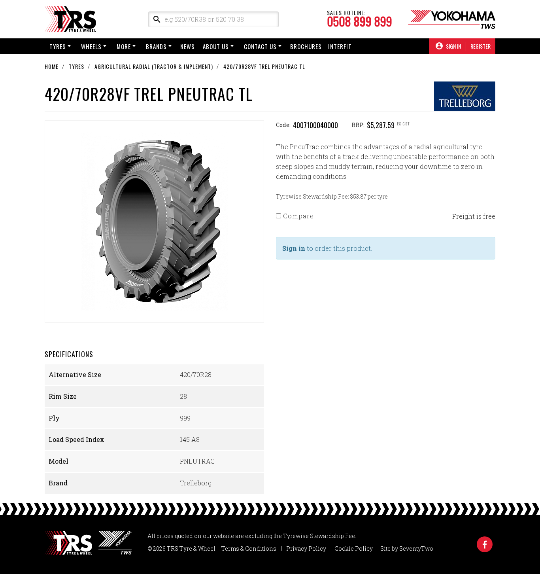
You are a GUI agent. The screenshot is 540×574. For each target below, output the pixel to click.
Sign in (293, 248)
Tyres (57, 46)
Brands (156, 46)
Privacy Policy (306, 548)
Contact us (260, 46)
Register (480, 46)
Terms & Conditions (248, 548)
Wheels (91, 46)
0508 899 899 (359, 21)
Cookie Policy (353, 548)
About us (216, 46)
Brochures (306, 46)
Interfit (340, 46)
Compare (297, 216)
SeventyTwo (416, 548)
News (187, 46)
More (124, 46)
